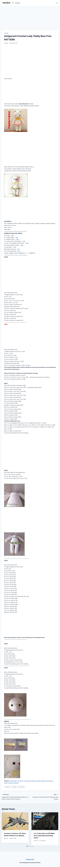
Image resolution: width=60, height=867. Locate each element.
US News (6, 33)
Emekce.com (30, 859)
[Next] (56, 829)
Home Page (13, 781)
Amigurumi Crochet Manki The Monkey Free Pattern (45, 797)
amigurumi (7, 786)
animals (14, 786)
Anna (7, 43)
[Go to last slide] (4, 829)
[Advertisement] (30, 16)
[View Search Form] (13, 3)
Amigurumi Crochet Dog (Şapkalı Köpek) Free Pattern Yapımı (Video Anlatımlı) (15, 797)
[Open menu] (57, 3)
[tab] (28, 846)
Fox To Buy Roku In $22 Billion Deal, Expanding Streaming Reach (44, 836)
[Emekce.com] (6, 3)
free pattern (21, 786)
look (12, 235)
